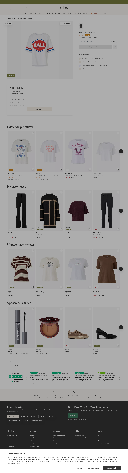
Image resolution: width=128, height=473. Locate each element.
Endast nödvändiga (93, 468)
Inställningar (78, 468)
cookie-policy (23, 463)
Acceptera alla (111, 468)
